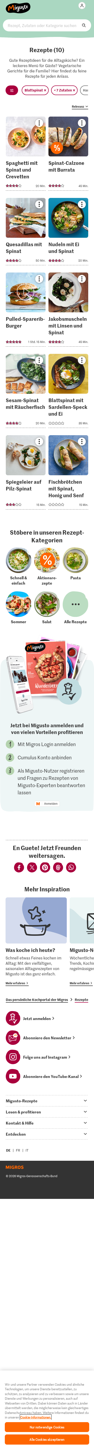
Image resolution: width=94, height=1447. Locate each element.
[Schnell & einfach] (18, 566)
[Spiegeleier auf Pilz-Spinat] (26, 473)
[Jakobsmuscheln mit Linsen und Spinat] (68, 311)
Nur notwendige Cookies (47, 1427)
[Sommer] (18, 607)
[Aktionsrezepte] (47, 566)
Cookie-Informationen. (35, 1417)
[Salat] (47, 607)
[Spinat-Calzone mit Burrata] (68, 155)
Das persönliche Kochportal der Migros (37, 999)
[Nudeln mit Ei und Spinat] (68, 233)
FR (18, 1150)
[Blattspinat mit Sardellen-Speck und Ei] (68, 392)
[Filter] (12, 90)
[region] (47, 1408)
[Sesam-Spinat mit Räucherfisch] (26, 392)
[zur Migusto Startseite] (18, 5)
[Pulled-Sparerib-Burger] (26, 311)
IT (27, 1150)
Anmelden (51, 803)
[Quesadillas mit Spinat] (26, 233)
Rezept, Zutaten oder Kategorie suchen (47, 25)
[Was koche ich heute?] (36, 941)
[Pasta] (75, 566)
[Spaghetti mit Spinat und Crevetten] (26, 155)
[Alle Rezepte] (75, 607)
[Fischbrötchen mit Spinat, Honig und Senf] (68, 473)
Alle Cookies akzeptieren (46, 1439)
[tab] (47, 1100)
